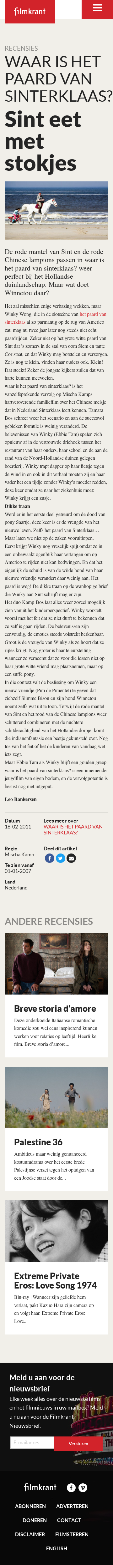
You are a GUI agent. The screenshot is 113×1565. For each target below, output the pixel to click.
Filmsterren (72, 1534)
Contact (69, 1520)
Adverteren (72, 1506)
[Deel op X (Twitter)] (60, 858)
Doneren (35, 1520)
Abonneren (30, 1506)
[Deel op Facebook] (49, 858)
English (56, 1548)
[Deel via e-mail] (71, 858)
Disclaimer (30, 1534)
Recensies (21, 48)
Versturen (78, 1443)
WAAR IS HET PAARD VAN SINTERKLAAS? (73, 829)
